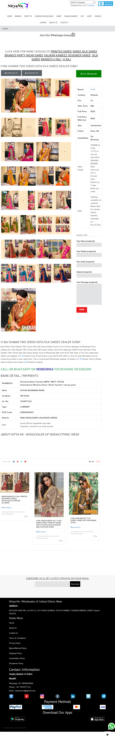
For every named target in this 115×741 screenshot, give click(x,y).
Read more (6, 507)
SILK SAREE (89, 51)
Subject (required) (84, 272)
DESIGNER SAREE (79, 55)
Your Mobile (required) (86, 251)
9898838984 (44, 369)
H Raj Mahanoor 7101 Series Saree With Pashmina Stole (83, 520)
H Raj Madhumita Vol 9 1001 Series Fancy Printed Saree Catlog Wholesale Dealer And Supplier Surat (49, 524)
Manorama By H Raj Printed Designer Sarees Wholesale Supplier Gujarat (14, 499)
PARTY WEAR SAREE (30, 55)
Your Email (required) (85, 261)
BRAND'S (10, 55)
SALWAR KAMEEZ (55, 55)
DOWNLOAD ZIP (12, 73)
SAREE (77, 51)
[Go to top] (107, 734)
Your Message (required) (86, 282)
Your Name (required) (85, 241)
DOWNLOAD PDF (33, 73)
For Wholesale (90, 73)
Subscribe (75, 584)
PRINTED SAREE (61, 51)
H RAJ (57, 59)
